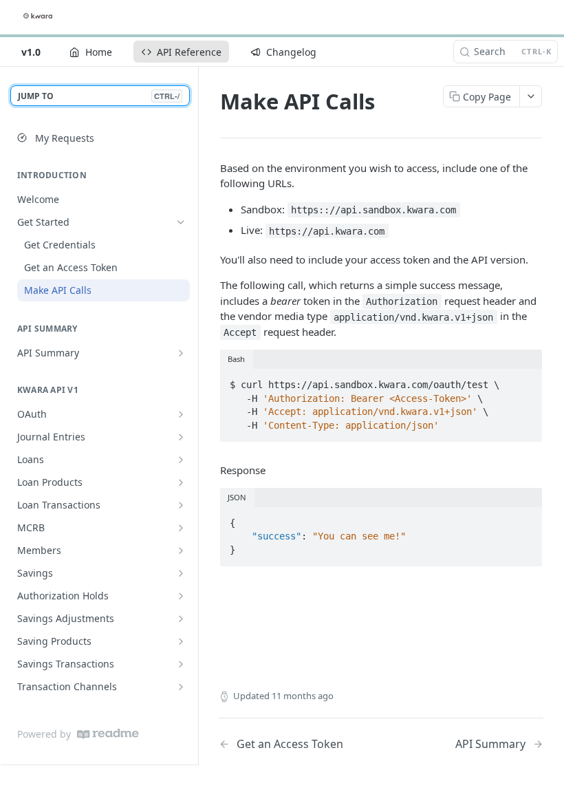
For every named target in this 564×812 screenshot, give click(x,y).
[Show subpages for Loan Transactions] (180, 505)
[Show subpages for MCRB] (180, 527)
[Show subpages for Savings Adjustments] (180, 618)
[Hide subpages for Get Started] (180, 222)
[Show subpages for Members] (180, 550)
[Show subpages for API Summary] (180, 353)
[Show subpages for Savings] (180, 573)
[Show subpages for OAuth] (180, 414)
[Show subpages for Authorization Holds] (180, 595)
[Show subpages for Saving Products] (180, 641)
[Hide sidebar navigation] (195, 415)
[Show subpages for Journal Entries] (180, 436)
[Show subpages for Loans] (180, 459)
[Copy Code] (525, 380)
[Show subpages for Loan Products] (180, 482)
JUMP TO (99, 96)
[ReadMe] (108, 734)
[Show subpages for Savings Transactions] (180, 664)
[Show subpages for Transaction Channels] (180, 686)
